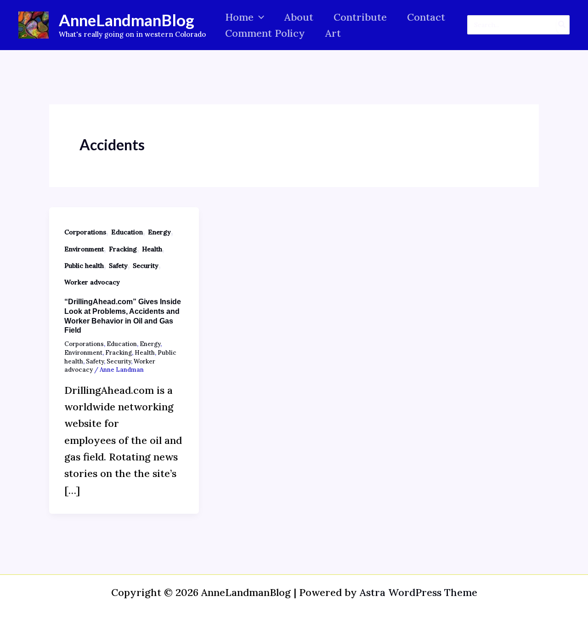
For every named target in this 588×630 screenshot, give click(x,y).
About (298, 17)
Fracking (123, 249)
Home (239, 17)
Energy (159, 232)
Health (152, 249)
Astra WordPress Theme (418, 592)
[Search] (562, 25)
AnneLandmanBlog (126, 19)
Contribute (360, 17)
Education (127, 232)
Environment (84, 249)
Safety (118, 265)
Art (333, 33)
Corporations (85, 232)
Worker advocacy (92, 282)
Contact (426, 17)
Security (145, 265)
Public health (84, 265)
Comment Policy (265, 33)
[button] (259, 17)
